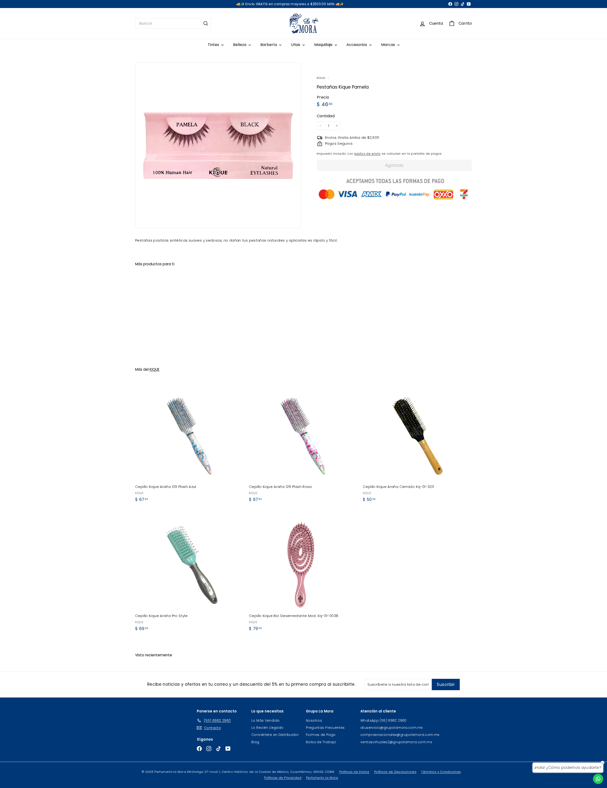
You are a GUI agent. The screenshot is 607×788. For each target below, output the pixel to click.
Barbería (269, 44)
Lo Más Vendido (265, 720)
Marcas (388, 44)
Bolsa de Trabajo (321, 742)
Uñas (296, 44)
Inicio (321, 78)
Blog (255, 742)
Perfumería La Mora (322, 777)
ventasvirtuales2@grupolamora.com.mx (396, 742)
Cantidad (326, 116)
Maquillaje (323, 44)
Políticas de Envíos (354, 772)
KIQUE (154, 369)
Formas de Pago (321, 734)
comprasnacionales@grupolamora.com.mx (399, 734)
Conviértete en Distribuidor (275, 734)
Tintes (214, 44)
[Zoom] (218, 145)
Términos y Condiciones (441, 772)
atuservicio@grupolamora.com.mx (391, 727)
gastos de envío (367, 154)
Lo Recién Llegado (267, 727)
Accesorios (357, 44)
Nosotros (314, 720)
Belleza (240, 44)
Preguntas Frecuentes (325, 727)
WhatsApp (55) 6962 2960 (383, 720)
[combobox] (173, 23)
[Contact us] (598, 779)
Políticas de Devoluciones (395, 772)
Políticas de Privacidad (282, 777)
